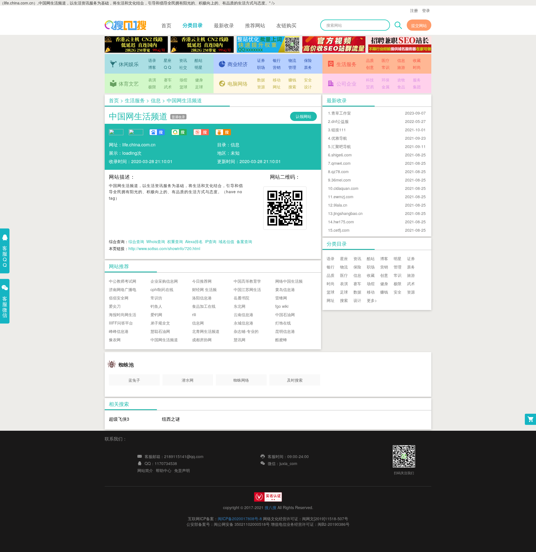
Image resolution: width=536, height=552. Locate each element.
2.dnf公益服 (338, 121)
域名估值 (226, 241)
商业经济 (238, 63)
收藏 (417, 60)
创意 (370, 67)
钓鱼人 (156, 306)
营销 (277, 67)
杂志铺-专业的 (246, 331)
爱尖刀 (115, 306)
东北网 (239, 306)
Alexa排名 (194, 241)
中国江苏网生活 (247, 289)
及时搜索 (295, 380)
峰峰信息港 (118, 331)
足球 (199, 86)
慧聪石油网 (160, 331)
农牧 (401, 80)
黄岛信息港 (285, 289)
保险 (308, 60)
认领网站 (303, 116)
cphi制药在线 (161, 289)
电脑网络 (238, 83)
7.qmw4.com (339, 163)
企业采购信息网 (164, 281)
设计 (308, 86)
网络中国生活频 (289, 281)
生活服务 (346, 63)
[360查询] (179, 132)
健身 (199, 80)
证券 (261, 60)
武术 (168, 86)
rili (194, 314)
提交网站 (419, 25)
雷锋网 (281, 298)
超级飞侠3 (119, 419)
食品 (401, 86)
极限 (152, 86)
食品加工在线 (204, 306)
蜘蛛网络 (241, 380)
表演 (152, 80)
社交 (183, 67)
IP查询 (210, 241)
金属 (385, 86)
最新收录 (224, 25)
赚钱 (292, 80)
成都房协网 (202, 339)
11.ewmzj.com (340, 196)
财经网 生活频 (204, 289)
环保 (385, 80)
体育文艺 (129, 83)
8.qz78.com (338, 171)
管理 (292, 67)
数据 (261, 80)
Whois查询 (155, 241)
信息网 (198, 323)
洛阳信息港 (202, 298)
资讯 (183, 60)
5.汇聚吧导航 (339, 146)
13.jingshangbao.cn (345, 213)
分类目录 (193, 25)
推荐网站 (255, 25)
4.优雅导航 (337, 138)
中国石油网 (285, 314)
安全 (308, 80)
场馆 (183, 80)
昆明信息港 (285, 331)
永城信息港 (243, 323)
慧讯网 (239, 339)
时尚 (417, 67)
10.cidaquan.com (343, 188)
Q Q (167, 67)
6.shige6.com (340, 155)
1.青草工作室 (339, 113)
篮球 (183, 86)
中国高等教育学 (247, 281)
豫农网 (115, 339)
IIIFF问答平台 (121, 323)
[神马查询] (223, 132)
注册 (414, 10)
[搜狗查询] (201, 132)
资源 (261, 86)
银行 (277, 60)
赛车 (168, 80)
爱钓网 (156, 314)
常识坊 (156, 298)
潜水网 (187, 380)
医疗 (385, 60)
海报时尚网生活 (122, 314)
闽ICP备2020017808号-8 (240, 518)
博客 (152, 67)
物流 (292, 60)
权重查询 (175, 241)
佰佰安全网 (118, 298)
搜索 (292, 86)
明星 (198, 67)
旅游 (401, 67)
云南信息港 (243, 314)
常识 (385, 67)
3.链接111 (337, 129)
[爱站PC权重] (116, 131)
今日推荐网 (202, 281)
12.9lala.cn (337, 205)
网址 (277, 86)
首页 (166, 25)
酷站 (198, 60)
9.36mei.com (339, 180)
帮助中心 (163, 470)
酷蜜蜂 (281, 339)
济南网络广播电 (122, 289)
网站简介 (145, 470)
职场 (261, 67)
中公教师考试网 (122, 281)
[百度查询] (157, 132)
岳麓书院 (241, 298)
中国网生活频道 (138, 116)
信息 (401, 60)
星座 (167, 60)
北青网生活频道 (205, 331)
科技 (370, 80)
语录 (152, 60)
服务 (417, 80)
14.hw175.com (341, 221)
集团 (417, 86)
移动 (277, 80)
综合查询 (136, 241)
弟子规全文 (160, 323)
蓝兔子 (134, 380)
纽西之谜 (171, 419)
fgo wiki (281, 306)
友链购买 (286, 25)
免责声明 (182, 470)
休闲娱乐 (129, 63)
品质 (370, 60)
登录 (426, 10)
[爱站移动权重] (136, 131)
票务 (308, 67)
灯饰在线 (283, 323)
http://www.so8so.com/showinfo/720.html (164, 248)
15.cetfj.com (339, 230)
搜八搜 (270, 507)
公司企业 (346, 83)
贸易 (370, 86)
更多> (372, 300)
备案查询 (244, 241)
